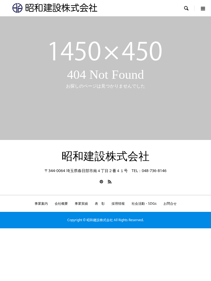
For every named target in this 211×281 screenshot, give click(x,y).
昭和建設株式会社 (105, 156)
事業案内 (41, 203)
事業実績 (81, 203)
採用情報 (118, 203)
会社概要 (61, 203)
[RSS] (110, 182)
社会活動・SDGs (144, 203)
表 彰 (100, 203)
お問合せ (170, 203)
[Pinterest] (101, 182)
